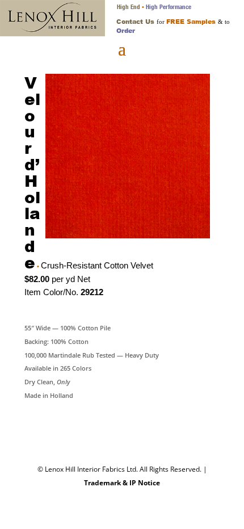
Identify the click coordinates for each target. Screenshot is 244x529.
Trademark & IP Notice (122, 483)
